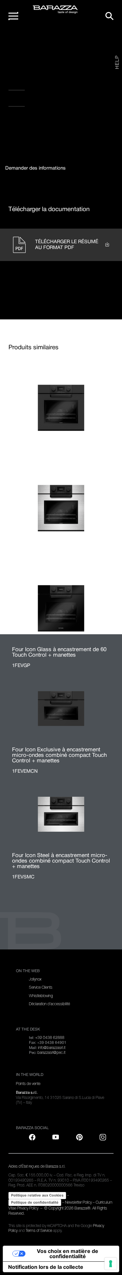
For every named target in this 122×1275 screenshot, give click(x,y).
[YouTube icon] (55, 1137)
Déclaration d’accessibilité (49, 1004)
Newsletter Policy (78, 1202)
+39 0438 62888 (49, 1037)
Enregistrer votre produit (44, 85)
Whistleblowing (41, 996)
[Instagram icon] (79, 123)
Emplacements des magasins (47, 101)
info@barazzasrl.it (51, 1047)
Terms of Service (39, 1230)
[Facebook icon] (39, 123)
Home (21, 41)
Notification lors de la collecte (45, 1267)
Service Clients (40, 987)
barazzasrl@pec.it (51, 1052)
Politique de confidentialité (35, 1202)
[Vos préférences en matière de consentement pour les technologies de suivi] (110, 1263)
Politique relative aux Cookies (37, 1195)
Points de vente (28, 1083)
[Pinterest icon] (79, 1137)
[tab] (35, 168)
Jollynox (35, 979)
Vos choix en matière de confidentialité (67, 1253)
